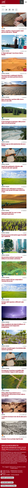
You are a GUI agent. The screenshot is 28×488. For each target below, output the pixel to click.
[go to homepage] (3, 2)
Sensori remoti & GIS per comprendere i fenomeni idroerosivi (12, 280)
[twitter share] (6, 9)
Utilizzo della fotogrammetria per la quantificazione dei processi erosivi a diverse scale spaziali (13, 394)
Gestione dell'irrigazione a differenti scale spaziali (12, 302)
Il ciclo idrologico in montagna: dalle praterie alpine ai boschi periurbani (13, 122)
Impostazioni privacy (14, 449)
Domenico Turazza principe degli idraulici (12, 439)
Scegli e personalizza (7, 477)
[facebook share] (2, 9)
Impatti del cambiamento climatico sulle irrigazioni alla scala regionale (12, 167)
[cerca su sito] (22, 2)
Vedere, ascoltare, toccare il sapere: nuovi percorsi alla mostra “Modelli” (12, 31)
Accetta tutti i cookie (7, 482)
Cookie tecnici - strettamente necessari (12, 470)
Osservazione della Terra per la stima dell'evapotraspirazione (11, 213)
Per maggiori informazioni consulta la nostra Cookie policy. (14, 467)
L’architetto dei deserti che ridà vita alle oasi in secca (14, 417)
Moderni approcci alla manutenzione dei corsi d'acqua (13, 144)
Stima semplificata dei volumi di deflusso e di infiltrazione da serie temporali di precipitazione (13, 325)
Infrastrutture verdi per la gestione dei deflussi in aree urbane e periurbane (11, 258)
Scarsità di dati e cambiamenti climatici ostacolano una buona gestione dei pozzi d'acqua (12, 76)
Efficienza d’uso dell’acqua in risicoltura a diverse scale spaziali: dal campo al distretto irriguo (13, 190)
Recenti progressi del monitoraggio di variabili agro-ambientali (13, 235)
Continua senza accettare (8, 485)
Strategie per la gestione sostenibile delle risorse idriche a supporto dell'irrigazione (12, 371)
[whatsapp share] (16, 9)
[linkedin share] (9, 9)
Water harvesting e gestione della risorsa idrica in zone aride (12, 100)
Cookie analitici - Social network (10, 474)
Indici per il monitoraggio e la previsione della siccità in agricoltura (13, 348)
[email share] (13, 9)
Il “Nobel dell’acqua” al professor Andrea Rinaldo (12, 53)
